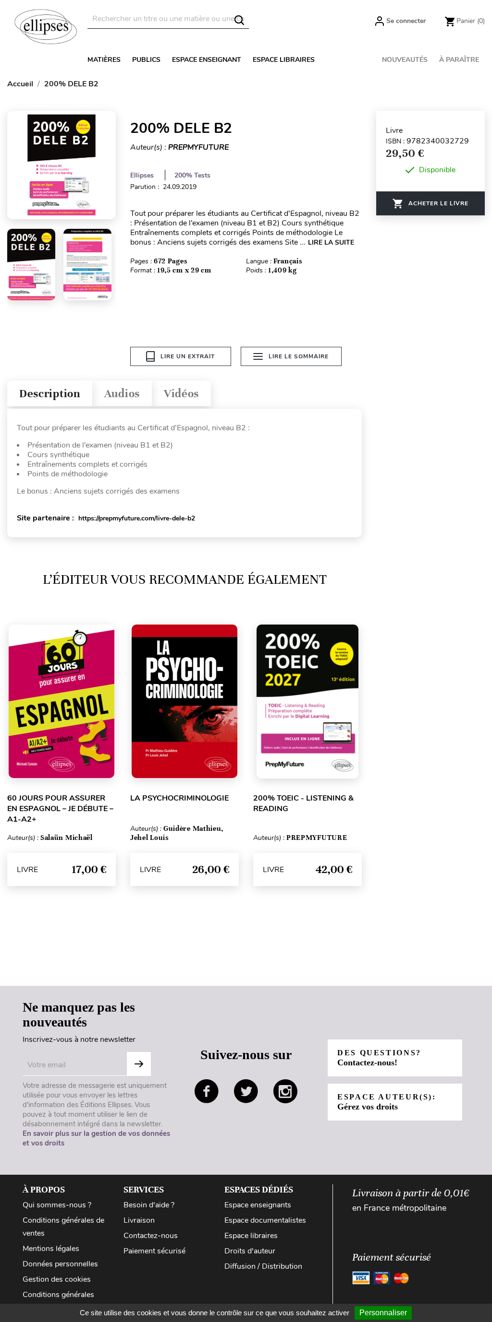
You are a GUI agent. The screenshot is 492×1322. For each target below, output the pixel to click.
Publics (146, 59)
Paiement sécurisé (154, 1251)
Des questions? (379, 1058)
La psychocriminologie (179, 798)
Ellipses (142, 175)
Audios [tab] (122, 394)
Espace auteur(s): (386, 1102)
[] (239, 20)
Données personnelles (60, 1264)
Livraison (139, 1220)
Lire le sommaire (299, 356)
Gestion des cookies (57, 1279)
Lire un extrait (187, 356)
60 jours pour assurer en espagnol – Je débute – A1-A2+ (60, 809)
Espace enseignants (257, 1205)
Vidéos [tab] (181, 394)
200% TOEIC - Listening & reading (303, 803)
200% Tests (192, 175)
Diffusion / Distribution (263, 1266)
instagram (285, 1091)
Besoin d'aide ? (148, 1205)
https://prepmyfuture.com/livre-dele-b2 (136, 518)
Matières (104, 59)
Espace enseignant (206, 59)
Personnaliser (383, 1313)
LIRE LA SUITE (331, 242)
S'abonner (139, 1064)
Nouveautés (405, 59)
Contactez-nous (150, 1235)
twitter (246, 1091)
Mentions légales (51, 1248)
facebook (207, 1091)
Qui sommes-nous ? (57, 1205)
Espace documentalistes (265, 1220)
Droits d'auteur (249, 1251)
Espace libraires (284, 59)
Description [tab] (49, 394)
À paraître (459, 59)
